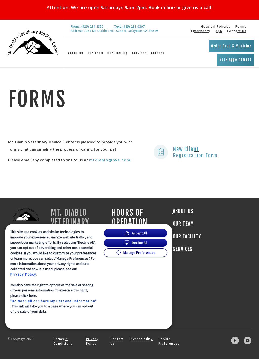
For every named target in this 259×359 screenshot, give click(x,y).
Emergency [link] (200, 31)
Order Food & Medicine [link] (231, 46)
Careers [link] (158, 53)
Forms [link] (240, 26)
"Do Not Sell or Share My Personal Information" (53, 301)
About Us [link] (75, 53)
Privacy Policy (23, 274)
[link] (33, 42)
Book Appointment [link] (235, 59)
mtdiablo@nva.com (110, 160)
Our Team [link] (95, 53)
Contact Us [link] (236, 31)
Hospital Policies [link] (215, 26)
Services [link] (139, 53)
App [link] (218, 31)
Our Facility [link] (117, 53)
